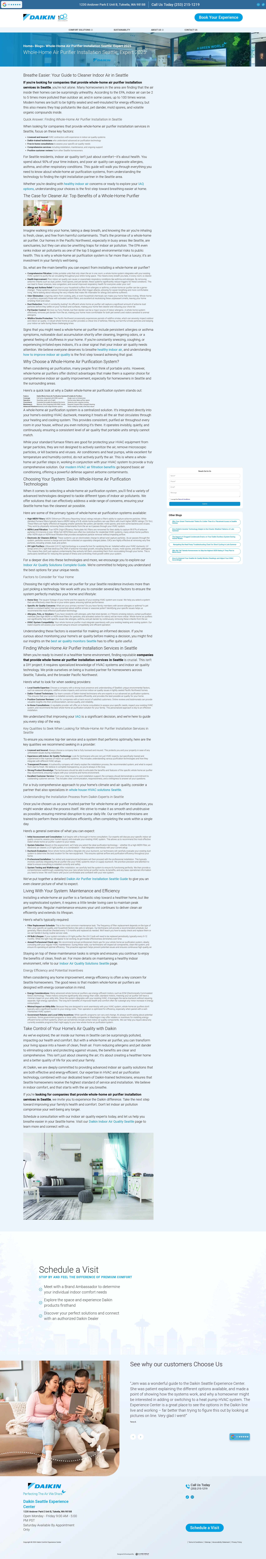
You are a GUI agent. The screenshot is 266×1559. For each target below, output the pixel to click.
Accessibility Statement (221, 1542)
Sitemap (208, 1542)
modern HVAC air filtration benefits (90, 467)
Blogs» (40, 46)
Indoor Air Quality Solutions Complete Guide (54, 565)
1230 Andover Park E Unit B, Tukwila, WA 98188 (112, 4)
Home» (28, 46)
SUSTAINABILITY (122, 30)
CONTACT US (191, 30)
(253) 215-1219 (199, 1488)
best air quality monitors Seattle (73, 641)
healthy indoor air (76, 184)
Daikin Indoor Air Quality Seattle (111, 1121)
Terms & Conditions (184, 499)
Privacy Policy (237, 1542)
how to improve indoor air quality (46, 355)
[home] (39, 17)
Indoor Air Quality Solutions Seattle (84, 963)
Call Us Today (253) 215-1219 (175, 4)
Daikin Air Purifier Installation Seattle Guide (97, 879)
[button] (81, 29)
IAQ (78, 716)
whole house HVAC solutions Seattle (95, 790)
